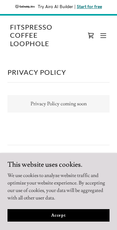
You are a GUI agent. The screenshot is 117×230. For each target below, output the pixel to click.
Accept (58, 215)
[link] (43, 44)
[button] (103, 35)
